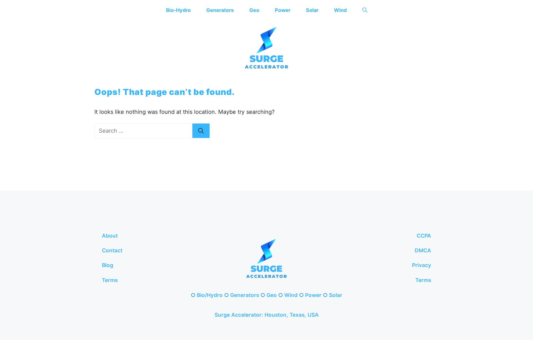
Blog (107, 265)
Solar (312, 10)
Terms (110, 280)
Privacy (421, 265)
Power (282, 10)
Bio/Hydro (210, 295)
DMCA (423, 250)
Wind (340, 10)
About (110, 236)
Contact (112, 250)
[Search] (201, 131)
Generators (220, 10)
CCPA (424, 236)
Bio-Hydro (178, 10)
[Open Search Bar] (365, 10)
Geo (254, 10)
